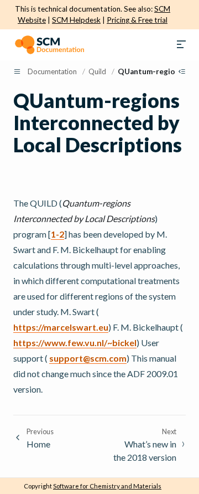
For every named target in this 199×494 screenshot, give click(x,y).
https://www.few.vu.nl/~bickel (75, 342)
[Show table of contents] (182, 71)
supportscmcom (88, 358)
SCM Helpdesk (76, 20)
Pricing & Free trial (137, 20)
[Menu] (181, 44)
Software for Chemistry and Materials (107, 486)
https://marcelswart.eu (60, 327)
